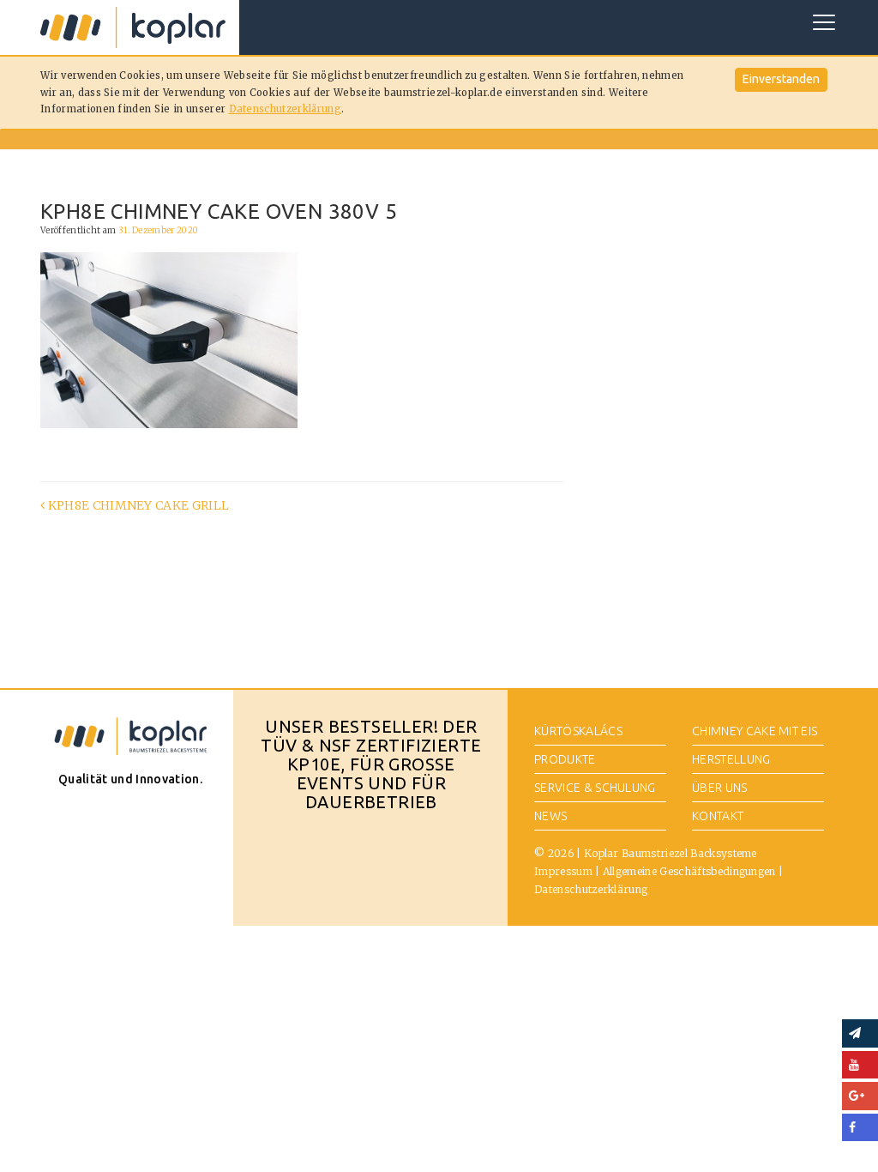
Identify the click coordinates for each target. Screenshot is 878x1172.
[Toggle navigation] (824, 22)
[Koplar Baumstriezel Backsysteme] (133, 27)
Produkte (565, 759)
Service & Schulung (595, 787)
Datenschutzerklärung (285, 109)
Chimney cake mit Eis (754, 731)
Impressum (563, 871)
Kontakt (717, 816)
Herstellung (731, 759)
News (550, 816)
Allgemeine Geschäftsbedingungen (689, 871)
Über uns (720, 787)
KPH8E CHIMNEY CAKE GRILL (137, 505)
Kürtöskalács (578, 731)
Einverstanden (781, 79)
